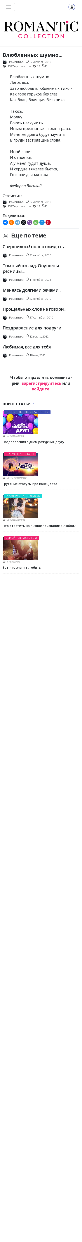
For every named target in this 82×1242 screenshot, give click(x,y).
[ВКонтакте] (5, 222)
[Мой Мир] (42, 222)
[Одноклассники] (11, 222)
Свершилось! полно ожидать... (34, 246)
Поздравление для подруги (32, 328)
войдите (40, 388)
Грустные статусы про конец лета (30, 484)
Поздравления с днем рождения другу (33, 442)
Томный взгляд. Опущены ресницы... (31, 268)
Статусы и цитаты (19, 454)
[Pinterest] (48, 222)
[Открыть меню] (9, 7)
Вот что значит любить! (22, 567)
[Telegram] (17, 222)
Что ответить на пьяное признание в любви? (39, 526)
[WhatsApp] (35, 222)
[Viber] (29, 222)
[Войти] (71, 7)
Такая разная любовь (22, 495)
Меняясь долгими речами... (32, 290)
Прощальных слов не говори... (34, 309)
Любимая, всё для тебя (27, 347)
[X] (23, 222)
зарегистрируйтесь (41, 383)
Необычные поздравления (27, 412)
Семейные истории (21, 537)
